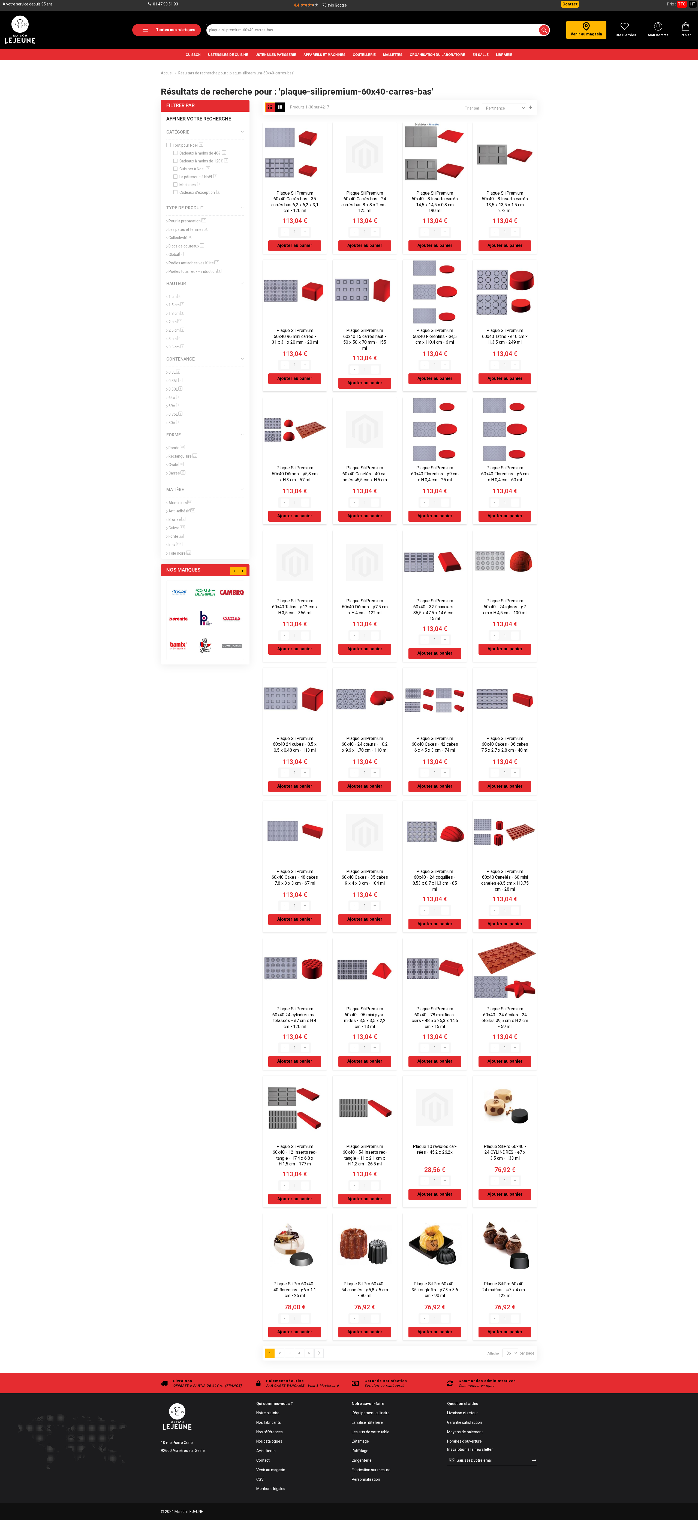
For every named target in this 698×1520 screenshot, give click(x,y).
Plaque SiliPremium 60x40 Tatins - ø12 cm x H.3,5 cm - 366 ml (295, 607)
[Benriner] (205, 593)
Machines (189, 185)
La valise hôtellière (367, 1422)
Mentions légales (270, 1489)
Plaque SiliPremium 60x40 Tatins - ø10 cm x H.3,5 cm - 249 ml (505, 336)
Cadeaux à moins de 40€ (202, 153)
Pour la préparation (187, 221)
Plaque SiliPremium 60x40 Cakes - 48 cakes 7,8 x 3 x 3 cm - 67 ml (295, 877)
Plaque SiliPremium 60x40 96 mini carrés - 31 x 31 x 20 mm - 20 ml (295, 336)
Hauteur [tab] (176, 283)
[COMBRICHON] (232, 646)
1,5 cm (176, 305)
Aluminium (180, 503)
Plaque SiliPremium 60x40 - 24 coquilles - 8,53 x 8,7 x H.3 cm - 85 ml (435, 880)
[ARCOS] (179, 593)
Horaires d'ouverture (464, 1441)
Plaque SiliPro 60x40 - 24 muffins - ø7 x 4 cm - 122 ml (505, 1290)
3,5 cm (176, 347)
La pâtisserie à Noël (197, 177)
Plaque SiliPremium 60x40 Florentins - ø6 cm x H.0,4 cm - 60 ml (505, 474)
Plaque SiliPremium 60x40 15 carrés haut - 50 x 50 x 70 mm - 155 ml (364, 339)
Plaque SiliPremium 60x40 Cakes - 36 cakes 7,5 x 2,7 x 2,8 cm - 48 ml (504, 744)
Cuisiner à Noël (194, 169)
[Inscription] (534, 1460)
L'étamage (360, 1441)
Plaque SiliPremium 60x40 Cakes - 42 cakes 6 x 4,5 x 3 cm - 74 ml (435, 744)
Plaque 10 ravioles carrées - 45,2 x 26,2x (435, 1149)
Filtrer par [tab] (180, 105)
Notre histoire (267, 1413)
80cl (174, 423)
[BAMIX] (179, 646)
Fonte (176, 536)
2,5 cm (176, 330)
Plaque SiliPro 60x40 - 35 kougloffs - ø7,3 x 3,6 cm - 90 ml (435, 1290)
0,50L (175, 389)
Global (176, 255)
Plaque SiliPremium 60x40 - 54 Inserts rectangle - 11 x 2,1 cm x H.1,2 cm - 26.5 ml (365, 1155)
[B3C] (179, 619)
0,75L (175, 414)
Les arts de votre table (370, 1432)
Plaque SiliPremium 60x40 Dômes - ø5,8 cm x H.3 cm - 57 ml (295, 474)
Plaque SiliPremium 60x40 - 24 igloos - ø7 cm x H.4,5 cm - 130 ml (504, 607)
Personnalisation (366, 1479)
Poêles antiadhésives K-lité (194, 263)
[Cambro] (232, 593)
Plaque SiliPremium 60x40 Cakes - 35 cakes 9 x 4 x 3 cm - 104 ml (365, 877)
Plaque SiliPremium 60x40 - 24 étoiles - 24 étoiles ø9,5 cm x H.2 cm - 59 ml (505, 1018)
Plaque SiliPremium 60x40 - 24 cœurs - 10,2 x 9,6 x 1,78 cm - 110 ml (365, 744)
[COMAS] (232, 619)
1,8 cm (176, 313)
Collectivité (180, 238)
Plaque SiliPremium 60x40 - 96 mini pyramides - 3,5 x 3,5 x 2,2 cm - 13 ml (365, 1018)
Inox (175, 545)
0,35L (175, 381)
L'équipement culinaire (371, 1413)
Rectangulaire (183, 456)
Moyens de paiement (465, 1432)
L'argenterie (362, 1460)
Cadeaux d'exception (199, 192)
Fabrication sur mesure (371, 1470)
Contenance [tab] (180, 359)
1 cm (175, 297)
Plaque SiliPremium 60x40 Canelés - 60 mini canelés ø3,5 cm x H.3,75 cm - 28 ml (505, 880)
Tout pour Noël (187, 145)
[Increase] (305, 232)
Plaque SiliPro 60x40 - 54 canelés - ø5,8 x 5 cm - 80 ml (364, 1290)
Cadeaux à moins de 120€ (203, 161)
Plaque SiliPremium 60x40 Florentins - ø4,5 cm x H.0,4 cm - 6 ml (435, 336)
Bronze (177, 519)
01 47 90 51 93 (165, 4)
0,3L (174, 372)
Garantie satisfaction (464, 1422)
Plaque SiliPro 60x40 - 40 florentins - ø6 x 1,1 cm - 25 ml (294, 1290)
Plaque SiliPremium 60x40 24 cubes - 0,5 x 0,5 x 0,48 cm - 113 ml (295, 744)
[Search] (544, 30)
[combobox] (378, 30)
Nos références (269, 1432)
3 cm (175, 339)
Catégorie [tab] (177, 132)
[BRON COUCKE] (205, 646)
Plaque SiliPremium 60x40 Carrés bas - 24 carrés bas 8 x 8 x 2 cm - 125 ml (364, 202)
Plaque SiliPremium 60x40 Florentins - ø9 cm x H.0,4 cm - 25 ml (435, 474)
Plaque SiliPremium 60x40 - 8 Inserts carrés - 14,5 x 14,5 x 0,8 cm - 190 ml (435, 202)
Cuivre (177, 528)
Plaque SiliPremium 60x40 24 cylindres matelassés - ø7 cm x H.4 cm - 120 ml (294, 1018)
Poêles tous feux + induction (195, 271)
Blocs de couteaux (186, 246)
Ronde (177, 448)
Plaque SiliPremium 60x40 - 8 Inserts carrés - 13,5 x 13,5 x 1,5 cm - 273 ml (505, 202)
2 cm (175, 322)
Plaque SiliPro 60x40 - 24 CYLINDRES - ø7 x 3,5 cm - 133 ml (505, 1152)
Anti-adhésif (182, 511)
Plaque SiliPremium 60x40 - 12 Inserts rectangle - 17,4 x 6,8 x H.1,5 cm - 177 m (295, 1155)
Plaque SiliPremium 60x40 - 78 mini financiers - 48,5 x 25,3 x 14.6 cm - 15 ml (435, 1018)
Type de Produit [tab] (184, 208)
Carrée (177, 473)
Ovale (176, 465)
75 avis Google (334, 5)
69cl (174, 406)
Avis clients (266, 1451)
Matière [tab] (175, 489)
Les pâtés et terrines (188, 229)
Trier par (472, 108)
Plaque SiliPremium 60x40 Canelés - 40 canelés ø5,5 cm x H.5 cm (364, 474)
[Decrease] (285, 232)
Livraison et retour (462, 1413)
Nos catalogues (269, 1441)
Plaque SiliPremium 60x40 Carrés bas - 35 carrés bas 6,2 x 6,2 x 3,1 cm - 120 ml (294, 202)
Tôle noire (180, 553)
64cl (174, 398)
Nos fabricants (268, 1422)
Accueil (167, 73)
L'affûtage (360, 1451)
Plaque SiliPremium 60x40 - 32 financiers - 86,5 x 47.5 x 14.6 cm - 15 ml (434, 610)
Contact (569, 4)
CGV (260, 1479)
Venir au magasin (270, 1470)
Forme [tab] (173, 435)
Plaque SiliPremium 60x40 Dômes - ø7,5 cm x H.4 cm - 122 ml (365, 607)
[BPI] (205, 619)
